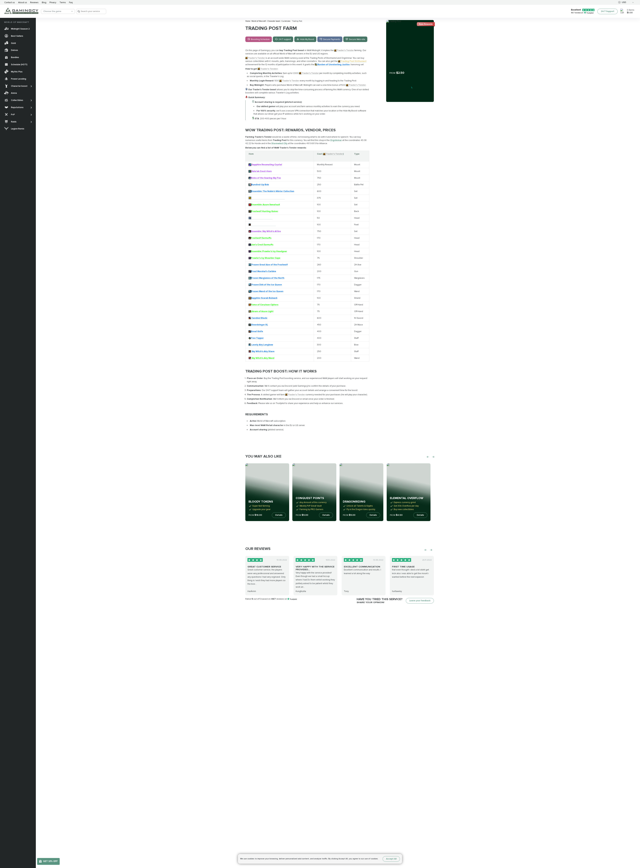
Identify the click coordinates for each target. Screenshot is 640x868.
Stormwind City (279, 143)
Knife (260, 331)
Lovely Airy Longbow (262, 344)
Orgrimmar (336, 140)
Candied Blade (259, 318)
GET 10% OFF (50, 861)
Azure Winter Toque (262, 218)
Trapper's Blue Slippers (264, 224)
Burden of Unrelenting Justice (334, 64)
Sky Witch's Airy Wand (263, 358)
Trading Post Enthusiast (353, 61)
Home (247, 21)
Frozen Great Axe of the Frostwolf (270, 264)
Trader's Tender (345, 50)
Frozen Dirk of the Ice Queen (267, 284)
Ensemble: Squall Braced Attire (268, 198)
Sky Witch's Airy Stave (263, 351)
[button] (634, 846)
